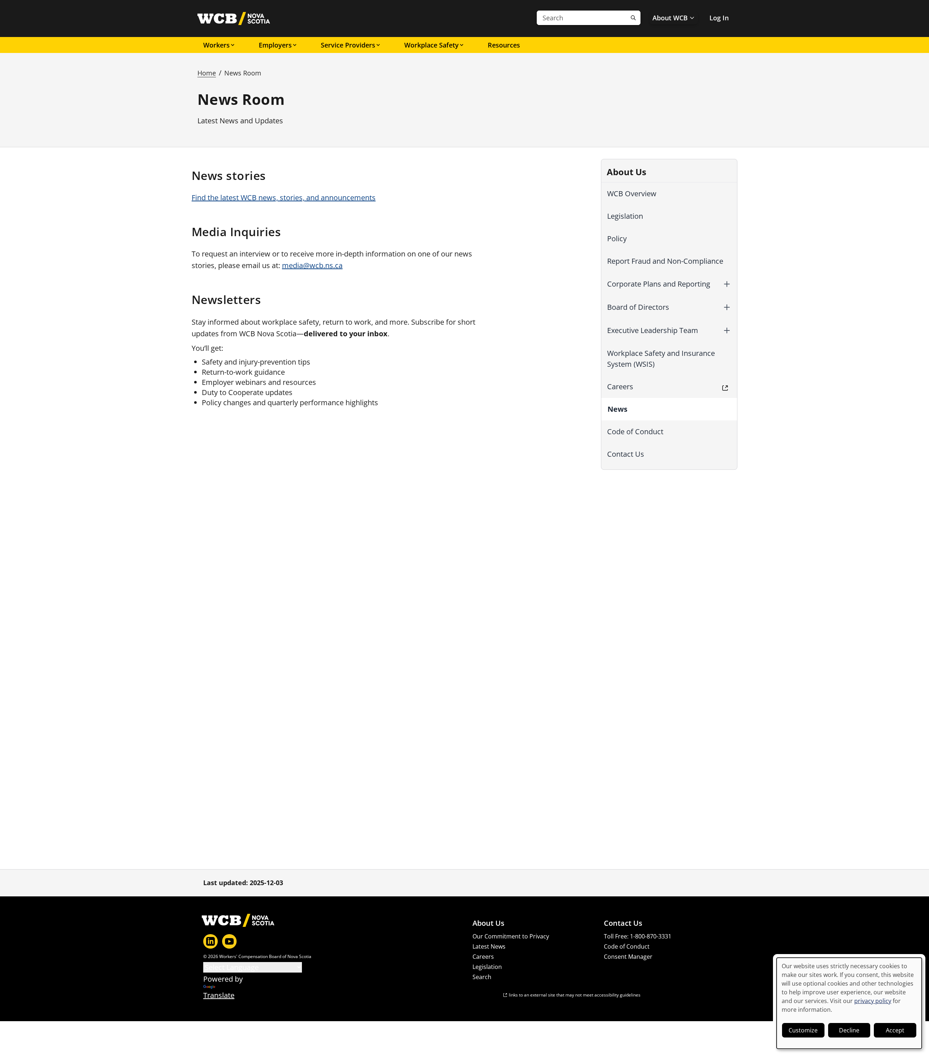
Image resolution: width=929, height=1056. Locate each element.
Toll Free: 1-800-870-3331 (637, 936)
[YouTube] (229, 941)
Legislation (625, 216)
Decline (849, 1030)
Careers (620, 386)
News (617, 409)
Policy (617, 238)
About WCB (670, 17)
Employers (275, 45)
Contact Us (625, 454)
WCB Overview (631, 193)
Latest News (489, 946)
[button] (727, 284)
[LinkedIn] (210, 941)
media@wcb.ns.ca (312, 265)
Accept (895, 1030)
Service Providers (348, 45)
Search (481, 977)
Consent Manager (628, 956)
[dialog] (849, 1003)
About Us (488, 923)
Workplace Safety (431, 45)
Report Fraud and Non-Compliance (665, 261)
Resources (504, 45)
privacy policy (872, 1001)
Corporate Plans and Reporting (658, 284)
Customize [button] (803, 1030)
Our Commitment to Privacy (510, 936)
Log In (719, 17)
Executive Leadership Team (652, 330)
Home (206, 73)
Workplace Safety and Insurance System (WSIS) (661, 358)
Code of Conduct (635, 431)
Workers (216, 45)
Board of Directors (638, 307)
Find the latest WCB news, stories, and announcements (284, 197)
